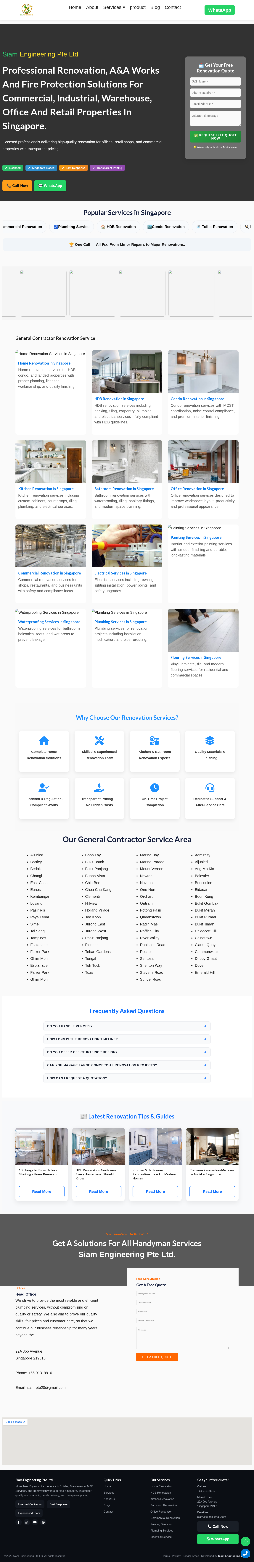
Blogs (107, 1505)
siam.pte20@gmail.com (211, 1516)
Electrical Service (161, 1536)
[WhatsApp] (27, 1522)
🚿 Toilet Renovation (177, 227)
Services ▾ (114, 7)
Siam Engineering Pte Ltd (234, 1555)
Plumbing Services (161, 1530)
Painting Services (161, 1524)
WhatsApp (219, 10)
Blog (155, 7)
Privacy (176, 1555)
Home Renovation (161, 1486)
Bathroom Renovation (163, 1505)
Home (75, 7)
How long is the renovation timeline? (127, 1039)
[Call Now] (245, 1553)
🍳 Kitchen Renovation (228, 227)
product (138, 7)
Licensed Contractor (30, 1504)
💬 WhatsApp (50, 186)
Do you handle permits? (127, 1026)
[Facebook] (18, 1522)
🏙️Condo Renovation (129, 227)
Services (109, 1492)
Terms (166, 1555)
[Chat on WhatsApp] (245, 1541)
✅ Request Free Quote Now (215, 136)
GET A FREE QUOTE (157, 1357)
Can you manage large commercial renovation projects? (127, 1065)
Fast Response (58, 1504)
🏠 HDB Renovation (81, 227)
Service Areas (191, 1555)
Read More (41, 1191)
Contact (173, 7)
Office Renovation (161, 1511)
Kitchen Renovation (162, 1499)
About (92, 7)
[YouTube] (35, 1522)
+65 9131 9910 (206, 1490)
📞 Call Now (17, 186)
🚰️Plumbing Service (35, 227)
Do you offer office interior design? (127, 1052)
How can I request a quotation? (127, 1078)
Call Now (219, 1526)
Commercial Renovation (165, 1517)
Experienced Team (29, 1512)
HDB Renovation (160, 1492)
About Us (109, 1499)
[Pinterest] (43, 1522)
